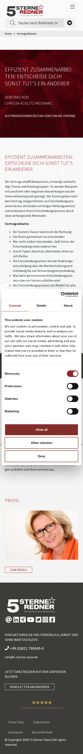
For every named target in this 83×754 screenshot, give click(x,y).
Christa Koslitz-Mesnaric (29, 103)
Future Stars (16, 722)
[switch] (72, 386)
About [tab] (68, 305)
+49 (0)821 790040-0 (26, 648)
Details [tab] (42, 305)
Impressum (15, 732)
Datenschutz (41, 722)
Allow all (41, 429)
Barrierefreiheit (42, 732)
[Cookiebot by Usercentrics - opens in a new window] (60, 294)
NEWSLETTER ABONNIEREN (29, 687)
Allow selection (41, 443)
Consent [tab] (15, 305)
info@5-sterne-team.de (21, 657)
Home (8, 33)
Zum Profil (18, 570)
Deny (41, 456)
